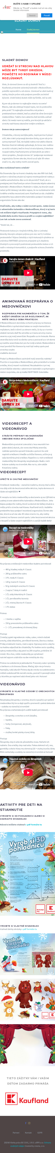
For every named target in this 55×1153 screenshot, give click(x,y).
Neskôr (32, 15)
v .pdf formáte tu (33, 824)
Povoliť (47, 15)
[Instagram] (29, 1123)
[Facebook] (26, 1123)
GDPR (39, 1133)
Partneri (16, 1133)
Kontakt (28, 1133)
